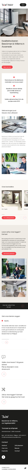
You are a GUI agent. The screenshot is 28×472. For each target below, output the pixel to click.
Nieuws (17, 448)
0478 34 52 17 (22, 435)
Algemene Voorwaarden (9, 469)
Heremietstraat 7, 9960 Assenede (11, 431)
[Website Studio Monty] (25, 468)
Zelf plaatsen (19, 445)
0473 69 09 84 (9, 435)
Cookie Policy (6, 467)
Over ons (4, 448)
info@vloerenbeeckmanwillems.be (11, 437)
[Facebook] (3, 457)
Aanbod (4, 445)
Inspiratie (5, 451)
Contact (17, 451)
